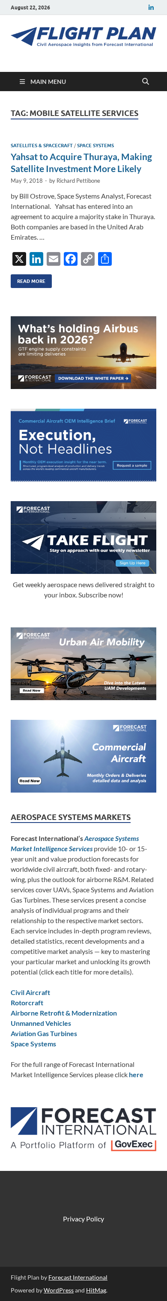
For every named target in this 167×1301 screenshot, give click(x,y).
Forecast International (77, 1277)
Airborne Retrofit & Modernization (64, 1013)
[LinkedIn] (151, 7)
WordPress (59, 1290)
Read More (28, 279)
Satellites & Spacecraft (42, 146)
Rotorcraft (27, 1002)
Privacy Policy (83, 1219)
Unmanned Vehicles (41, 1023)
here (136, 1074)
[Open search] (145, 82)
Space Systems (95, 146)
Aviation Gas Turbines (44, 1033)
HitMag (96, 1290)
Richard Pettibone (78, 180)
